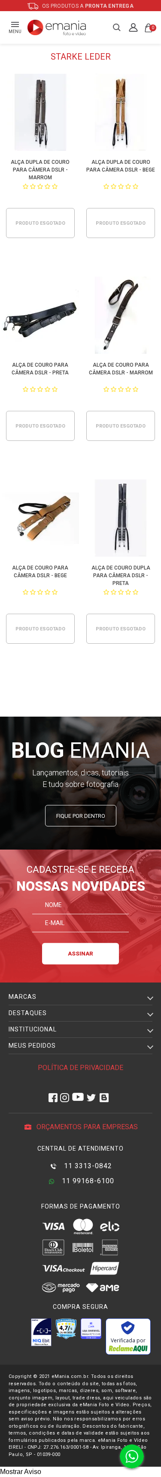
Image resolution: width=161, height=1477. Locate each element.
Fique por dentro (80, 816)
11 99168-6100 (87, 1181)
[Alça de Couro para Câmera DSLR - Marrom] (120, 316)
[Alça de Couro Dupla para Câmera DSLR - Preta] (120, 519)
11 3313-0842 (87, 1166)
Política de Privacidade (80, 1068)
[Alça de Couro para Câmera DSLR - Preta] (40, 316)
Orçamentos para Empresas (86, 1127)
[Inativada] (41, 1332)
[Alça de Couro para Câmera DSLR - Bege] (40, 519)
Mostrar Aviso (20, 1471)
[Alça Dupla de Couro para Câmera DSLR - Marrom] (40, 113)
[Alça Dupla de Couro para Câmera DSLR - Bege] (120, 113)
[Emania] (56, 27)
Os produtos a (87, 6)
